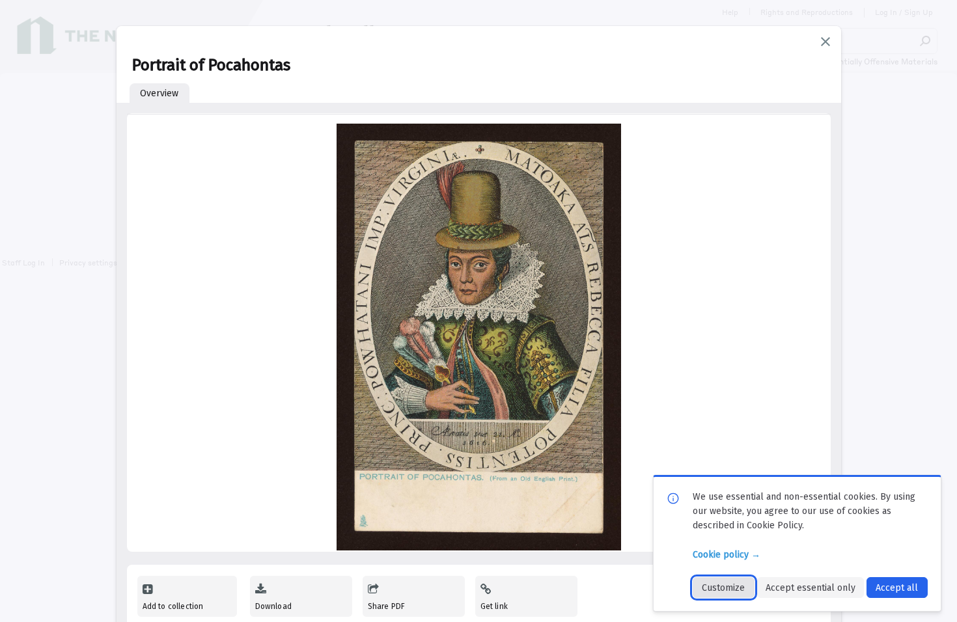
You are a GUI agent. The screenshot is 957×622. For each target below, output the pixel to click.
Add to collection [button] (173, 606)
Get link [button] (494, 606)
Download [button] (273, 606)
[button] (825, 41)
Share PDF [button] (387, 606)
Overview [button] (159, 93)
